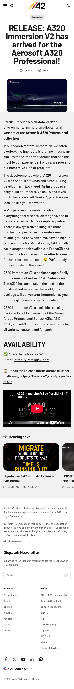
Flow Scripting (48, 624)
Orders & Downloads (51, 601)
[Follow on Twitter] (14, 659)
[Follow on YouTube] (23, 659)
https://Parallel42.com (31, 360)
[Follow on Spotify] (41, 659)
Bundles (7, 601)
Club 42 (44, 612)
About (43, 642)
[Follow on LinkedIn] (32, 659)
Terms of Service (49, 648)
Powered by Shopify (30, 679)
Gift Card (45, 636)
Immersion (37, 17)
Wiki (42, 618)
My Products (10, 595)
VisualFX (8, 612)
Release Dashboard (50, 606)
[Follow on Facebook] (5, 659)
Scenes (7, 624)
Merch (6, 630)
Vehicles (7, 618)
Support (44, 630)
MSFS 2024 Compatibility (53, 595)
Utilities (7, 606)
